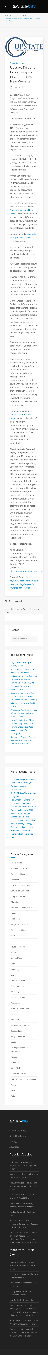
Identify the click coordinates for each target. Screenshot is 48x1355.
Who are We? (16, 789)
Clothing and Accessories (21, 885)
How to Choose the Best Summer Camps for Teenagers (22, 730)
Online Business (17, 986)
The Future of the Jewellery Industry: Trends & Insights (22, 1205)
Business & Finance (19, 868)
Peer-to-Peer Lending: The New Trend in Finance (23, 1276)
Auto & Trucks (17, 863)
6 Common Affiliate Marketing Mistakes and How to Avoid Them (24, 703)
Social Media (16, 1068)
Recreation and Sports (20, 1025)
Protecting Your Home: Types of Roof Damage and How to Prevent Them (24, 713)
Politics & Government (20, 1008)
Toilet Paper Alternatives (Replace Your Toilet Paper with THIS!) (23, 1165)
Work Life (15, 1090)
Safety (13, 1042)
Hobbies (14, 941)
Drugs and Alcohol (18, 896)
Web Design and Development (23, 1079)
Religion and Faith (18, 1036)
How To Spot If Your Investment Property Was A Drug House (23, 1322)
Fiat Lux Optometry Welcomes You (22, 1214)
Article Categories (26, 16)
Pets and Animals (18, 997)
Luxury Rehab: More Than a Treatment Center (21, 1293)
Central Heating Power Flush (23, 820)
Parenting (15, 991)
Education (15, 902)
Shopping (14, 1057)
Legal (13, 963)
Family (13, 913)
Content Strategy (17, 1130)
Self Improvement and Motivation (20, 1049)
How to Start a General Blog (23, 1300)
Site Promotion (17, 1062)
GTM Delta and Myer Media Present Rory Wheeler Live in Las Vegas (22, 1265)
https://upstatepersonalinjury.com (26, 571)
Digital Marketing (17, 1136)
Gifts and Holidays (18, 930)
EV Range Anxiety (18, 786)
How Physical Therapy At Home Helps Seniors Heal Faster (22, 833)
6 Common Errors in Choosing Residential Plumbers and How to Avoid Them (24, 740)
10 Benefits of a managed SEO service (23, 1284)
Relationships (16, 1031)
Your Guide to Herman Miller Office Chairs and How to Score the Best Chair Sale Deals (23, 1332)
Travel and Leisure (18, 1073)
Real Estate (15, 1019)
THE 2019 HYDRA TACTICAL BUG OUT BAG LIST (22, 1196)
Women (14, 1085)
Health (13, 935)
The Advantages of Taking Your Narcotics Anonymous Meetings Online (23, 1186)
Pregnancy (15, 1014)
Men (12, 975)
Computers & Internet (20, 891)
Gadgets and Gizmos (19, 924)
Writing (13, 1096)
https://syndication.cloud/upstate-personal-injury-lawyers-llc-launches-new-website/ (25, 584)
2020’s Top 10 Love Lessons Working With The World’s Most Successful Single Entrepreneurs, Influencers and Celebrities (23, 1310)
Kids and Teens (17, 958)
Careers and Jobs (18, 874)
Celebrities (15, 879)
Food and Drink (17, 919)
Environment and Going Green (23, 907)
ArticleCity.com (10, 16)
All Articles (14, 1146)
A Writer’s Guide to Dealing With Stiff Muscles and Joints (23, 1176)
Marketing (15, 969)
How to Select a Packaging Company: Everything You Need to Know (22, 686)
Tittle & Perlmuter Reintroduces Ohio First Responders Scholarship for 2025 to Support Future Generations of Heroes (24, 1237)
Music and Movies (18, 980)
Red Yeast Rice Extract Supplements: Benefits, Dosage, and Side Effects (23, 1223)
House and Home (18, 947)
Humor (13, 952)
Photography (16, 1003)
